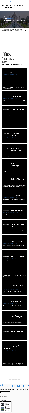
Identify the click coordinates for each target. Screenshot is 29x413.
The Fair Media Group (15, 411)
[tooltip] (10, 379)
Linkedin (16, 74)
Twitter (11, 74)
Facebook (13, 74)
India (2, 3)
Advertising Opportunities (3, 396)
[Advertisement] (14, 43)
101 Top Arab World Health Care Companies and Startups (7, 404)
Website (8, 74)
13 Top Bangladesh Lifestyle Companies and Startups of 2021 (7, 408)
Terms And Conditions (3, 400)
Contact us (1, 397)
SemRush (15, 66)
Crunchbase (10, 66)
